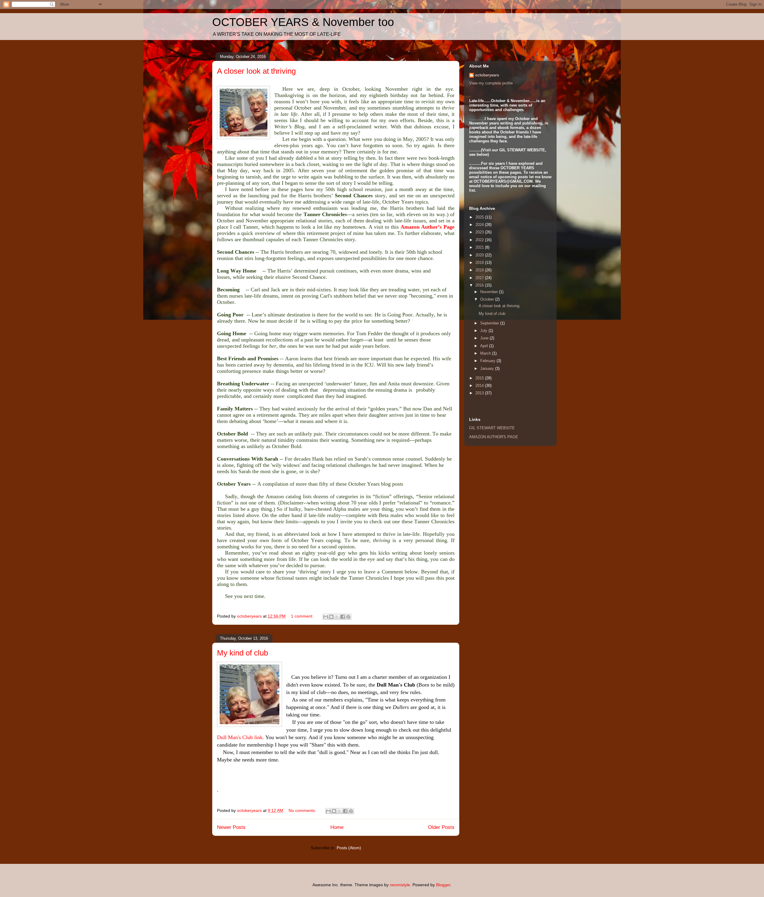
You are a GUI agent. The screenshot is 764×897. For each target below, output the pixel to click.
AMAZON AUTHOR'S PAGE (493, 437)
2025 (480, 217)
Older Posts (441, 827)
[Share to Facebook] (343, 617)
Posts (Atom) (349, 847)
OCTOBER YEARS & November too (303, 22)
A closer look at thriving (256, 71)
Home (337, 827)
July (484, 330)
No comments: (303, 810)
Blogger (443, 884)
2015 (480, 378)
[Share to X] (337, 617)
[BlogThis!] (331, 617)
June (485, 338)
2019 (480, 262)
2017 (480, 278)
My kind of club (242, 652)
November (489, 292)
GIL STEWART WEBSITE (492, 428)
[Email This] (326, 617)
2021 (480, 247)
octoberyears (487, 75)
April (484, 346)
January (487, 368)
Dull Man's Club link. (240, 737)
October (487, 299)
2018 (480, 270)
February (488, 361)
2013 (480, 393)
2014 (480, 385)
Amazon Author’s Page (428, 227)
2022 (480, 240)
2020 (480, 255)
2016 (480, 285)
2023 (480, 232)
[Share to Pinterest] (348, 617)
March (486, 353)
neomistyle (400, 884)
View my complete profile (491, 83)
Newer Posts (231, 827)
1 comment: (303, 616)
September (490, 323)
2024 (480, 224)
